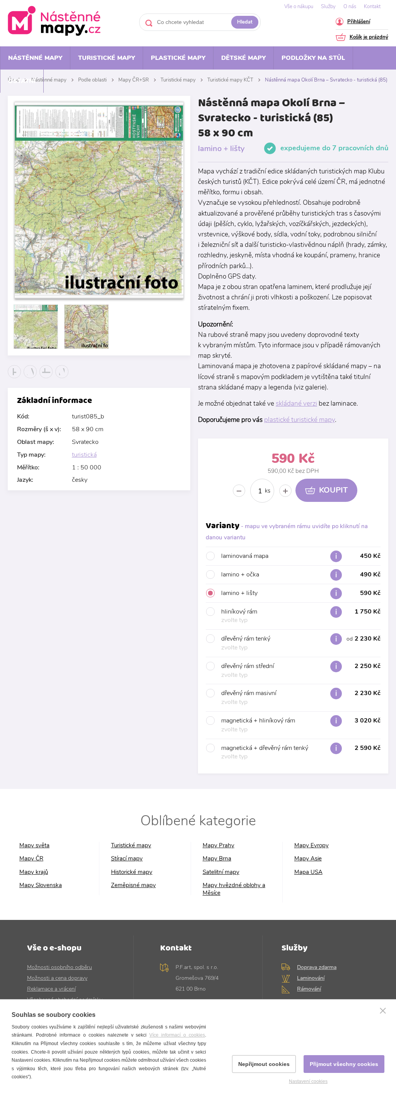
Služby (328, 6)
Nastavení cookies (308, 1081)
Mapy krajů (33, 872)
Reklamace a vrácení (51, 989)
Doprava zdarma (316, 967)
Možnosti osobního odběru (59, 967)
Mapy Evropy (311, 845)
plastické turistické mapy (299, 419)
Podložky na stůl (313, 58)
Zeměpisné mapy (133, 885)
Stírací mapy (127, 858)
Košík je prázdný (369, 38)
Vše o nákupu (298, 6)
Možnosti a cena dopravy (57, 978)
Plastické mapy (178, 58)
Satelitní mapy (221, 872)
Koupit (333, 490)
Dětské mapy (243, 58)
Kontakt (372, 6)
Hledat (245, 22)
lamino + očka (301, 574)
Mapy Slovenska (40, 885)
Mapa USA (308, 872)
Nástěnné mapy (35, 58)
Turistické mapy (106, 58)
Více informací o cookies (177, 1035)
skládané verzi (296, 403)
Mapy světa (34, 845)
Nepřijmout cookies (264, 1064)
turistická (84, 454)
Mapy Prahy (218, 845)
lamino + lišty (301, 593)
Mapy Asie (308, 858)
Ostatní (22, 81)
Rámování (309, 989)
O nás (349, 6)
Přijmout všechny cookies (344, 1064)
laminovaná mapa (301, 556)
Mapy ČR (31, 858)
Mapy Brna (217, 858)
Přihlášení (358, 22)
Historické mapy (131, 872)
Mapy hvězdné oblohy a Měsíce (234, 889)
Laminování (310, 978)
